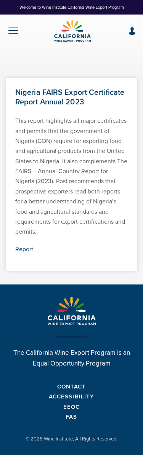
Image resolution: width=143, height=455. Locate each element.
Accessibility (71, 396)
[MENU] (13, 32)
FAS (71, 417)
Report (24, 249)
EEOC (71, 407)
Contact (71, 386)
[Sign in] (132, 31)
